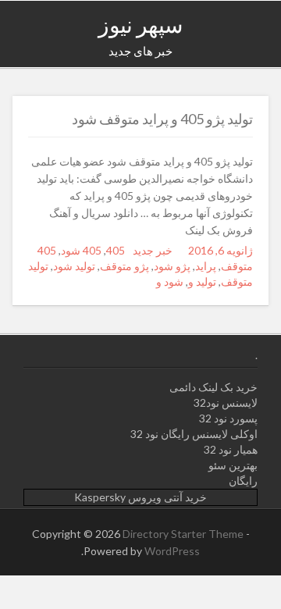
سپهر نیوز (140, 24)
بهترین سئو (233, 465)
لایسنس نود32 (226, 402)
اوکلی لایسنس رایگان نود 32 (194, 433)
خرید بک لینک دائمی (213, 387)
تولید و (202, 281)
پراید (205, 265)
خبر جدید (153, 250)
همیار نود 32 (231, 449)
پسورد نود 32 (228, 418)
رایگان (243, 480)
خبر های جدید (140, 51)
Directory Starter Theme (184, 533)
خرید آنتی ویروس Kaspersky (140, 497)
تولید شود (74, 265)
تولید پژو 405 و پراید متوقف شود (162, 118)
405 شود (81, 250)
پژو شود (172, 265)
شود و (169, 281)
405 (115, 250)
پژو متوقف (124, 265)
